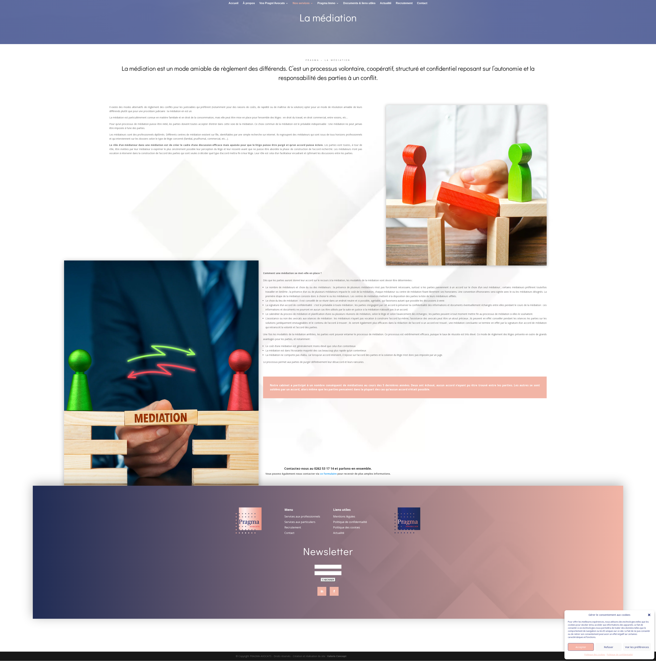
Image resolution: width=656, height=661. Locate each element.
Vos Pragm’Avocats (272, 3)
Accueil (233, 3)
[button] (649, 615)
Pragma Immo (326, 3)
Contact (422, 3)
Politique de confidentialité (620, 654)
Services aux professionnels (302, 516)
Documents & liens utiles (359, 3)
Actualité (385, 3)
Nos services (301, 3)
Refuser (608, 647)
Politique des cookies (594, 654)
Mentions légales (344, 516)
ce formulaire (328, 473)
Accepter (581, 647)
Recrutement (404, 3)
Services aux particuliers (299, 522)
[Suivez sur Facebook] (334, 591)
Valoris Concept (336, 656)
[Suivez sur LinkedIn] (321, 591)
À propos (249, 3)
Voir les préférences (637, 647)
